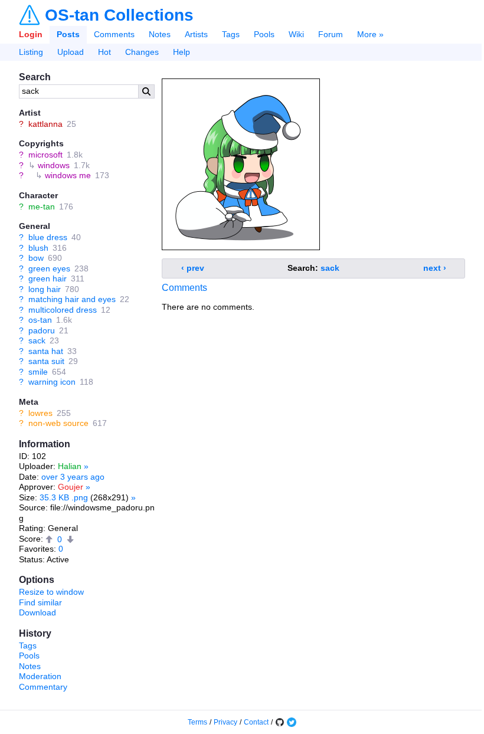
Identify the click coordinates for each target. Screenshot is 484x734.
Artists (196, 34)
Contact (256, 722)
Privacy (225, 722)
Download (37, 612)
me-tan (41, 206)
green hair (47, 278)
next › (434, 268)
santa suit (46, 361)
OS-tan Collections (119, 15)
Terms (197, 722)
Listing (31, 52)
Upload (70, 52)
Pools (264, 34)
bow (36, 258)
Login (30, 34)
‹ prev (192, 268)
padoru (41, 330)
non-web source (58, 423)
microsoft (45, 154)
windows (54, 165)
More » (370, 34)
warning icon (52, 381)
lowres (40, 413)
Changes (142, 52)
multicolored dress (62, 309)
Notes (160, 34)
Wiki (296, 34)
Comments (114, 34)
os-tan (40, 320)
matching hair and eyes (72, 299)
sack (36, 340)
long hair (44, 289)
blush (38, 248)
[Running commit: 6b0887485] (279, 722)
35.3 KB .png (64, 497)
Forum (330, 34)
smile (38, 371)
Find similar (40, 602)
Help (181, 52)
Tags (231, 34)
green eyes (49, 268)
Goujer (70, 486)
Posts (68, 34)
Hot (104, 52)
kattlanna (45, 124)
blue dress (47, 237)
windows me (68, 175)
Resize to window (51, 592)
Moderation (40, 676)
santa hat (45, 351)
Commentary (43, 687)
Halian (69, 466)
